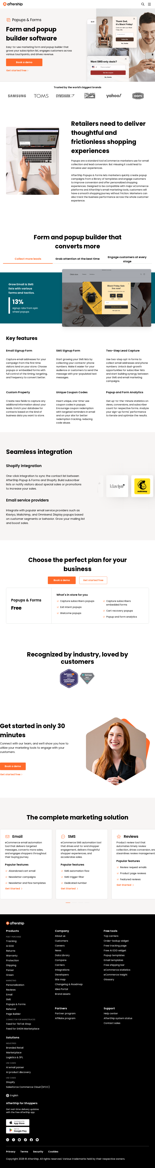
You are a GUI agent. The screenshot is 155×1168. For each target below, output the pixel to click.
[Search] (142, 4)
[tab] (28, 259)
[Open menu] (149, 4)
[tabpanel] (77, 346)
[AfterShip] (13, 4)
